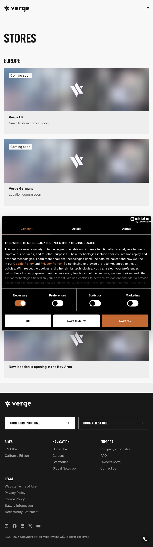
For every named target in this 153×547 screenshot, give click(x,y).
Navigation (61, 442)
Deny (28, 320)
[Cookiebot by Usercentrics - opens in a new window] (133, 220)
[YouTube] (38, 526)
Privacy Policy (51, 263)
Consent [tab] (26, 228)
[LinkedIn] (22, 526)
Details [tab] (76, 228)
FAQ (103, 456)
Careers (58, 456)
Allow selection (76, 320)
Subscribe (60, 449)
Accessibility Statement (21, 512)
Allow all (125, 320)
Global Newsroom (65, 468)
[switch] (57, 303)
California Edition (17, 456)
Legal (9, 479)
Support (106, 442)
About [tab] (126, 228)
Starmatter (60, 462)
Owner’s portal (110, 462)
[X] (30, 526)
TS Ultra (11, 449)
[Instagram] (6, 526)
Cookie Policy (23, 263)
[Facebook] (15, 526)
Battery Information (19, 505)
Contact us (108, 468)
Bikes (9, 442)
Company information (115, 449)
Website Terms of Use (21, 486)
